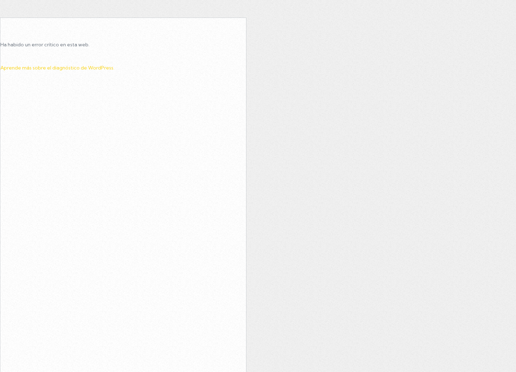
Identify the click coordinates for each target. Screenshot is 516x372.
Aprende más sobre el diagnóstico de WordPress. (57, 68)
